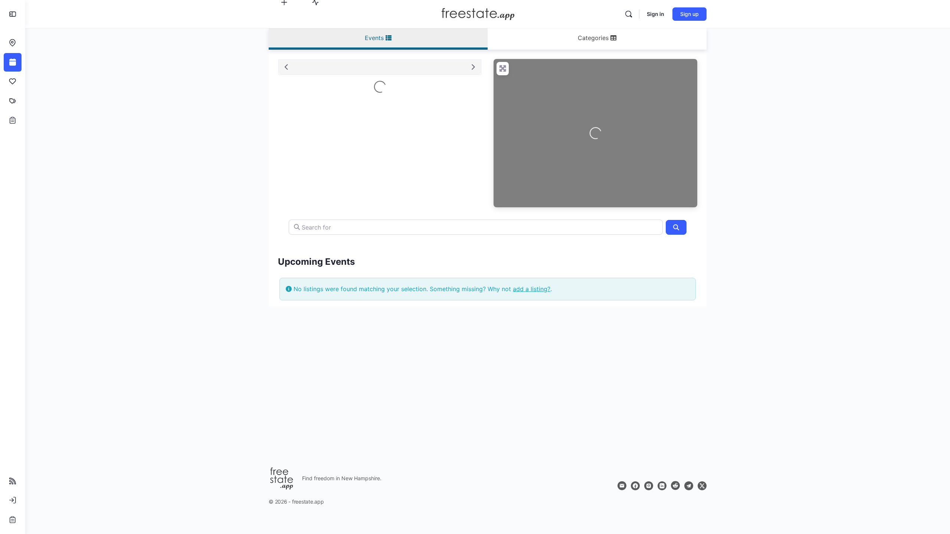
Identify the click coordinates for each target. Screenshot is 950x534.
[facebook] (635, 485)
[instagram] (648, 485)
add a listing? (531, 289)
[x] (702, 485)
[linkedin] (662, 485)
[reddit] (675, 485)
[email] (622, 485)
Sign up (689, 14)
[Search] (628, 14)
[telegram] (688, 485)
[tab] (378, 39)
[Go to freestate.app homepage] (478, 13)
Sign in (655, 14)
